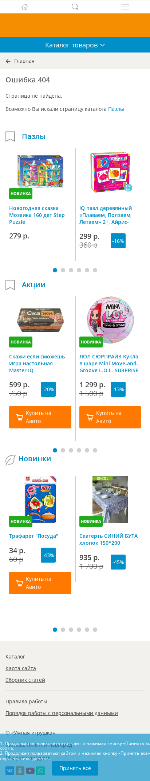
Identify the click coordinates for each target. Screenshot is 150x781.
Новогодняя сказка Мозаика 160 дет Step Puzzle (37, 215)
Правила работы (26, 701)
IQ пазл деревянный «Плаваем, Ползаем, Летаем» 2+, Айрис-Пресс (105, 215)
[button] (55, 270)
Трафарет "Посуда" (33, 535)
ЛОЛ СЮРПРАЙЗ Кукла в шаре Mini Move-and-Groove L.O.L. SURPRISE (108, 363)
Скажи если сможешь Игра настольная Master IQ (37, 363)
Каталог (15, 656)
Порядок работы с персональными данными (61, 713)
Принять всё (75, 768)
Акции (34, 285)
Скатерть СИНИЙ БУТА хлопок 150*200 (108, 539)
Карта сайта (20, 668)
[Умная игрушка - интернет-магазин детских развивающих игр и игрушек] (75, 25)
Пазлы (116, 108)
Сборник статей (25, 679)
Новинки (34, 459)
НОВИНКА (21, 193)
